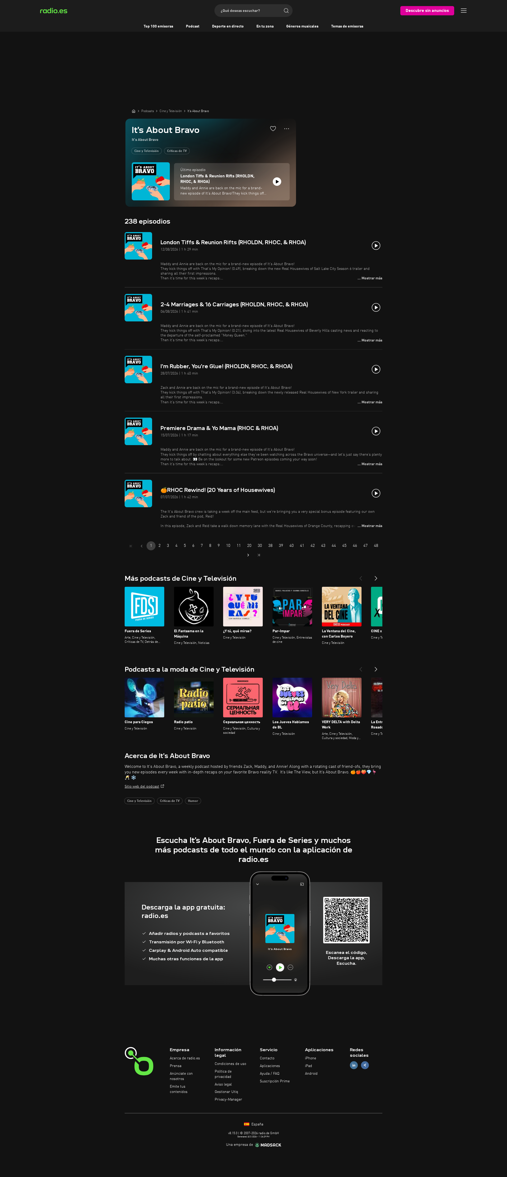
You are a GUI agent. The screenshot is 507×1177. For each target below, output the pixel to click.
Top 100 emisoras (158, 26)
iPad (308, 1066)
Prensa (175, 1066)
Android (311, 1074)
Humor (193, 801)
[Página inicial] (134, 111)
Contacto (267, 1058)
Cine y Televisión (146, 151)
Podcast (192, 26)
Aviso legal (223, 1084)
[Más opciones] (287, 129)
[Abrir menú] (464, 10)
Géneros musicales (302, 26)
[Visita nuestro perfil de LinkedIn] (354, 1065)
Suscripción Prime (275, 1081)
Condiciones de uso (230, 1064)
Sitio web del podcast (142, 786)
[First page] (131, 546)
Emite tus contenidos (178, 1089)
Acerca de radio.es (185, 1058)
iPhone (310, 1058)
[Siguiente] (376, 576)
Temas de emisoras (347, 26)
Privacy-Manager (228, 1099)
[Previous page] (141, 546)
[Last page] (259, 555)
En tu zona (265, 26)
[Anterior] (360, 576)
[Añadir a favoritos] (273, 128)
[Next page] (248, 555)
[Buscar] (286, 10)
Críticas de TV (177, 151)
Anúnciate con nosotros (181, 1076)
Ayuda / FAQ (269, 1074)
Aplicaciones (270, 1066)
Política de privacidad (223, 1074)
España (256, 1124)
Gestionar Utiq (226, 1092)
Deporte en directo (228, 26)
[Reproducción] (277, 181)
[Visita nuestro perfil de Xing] (365, 1065)
